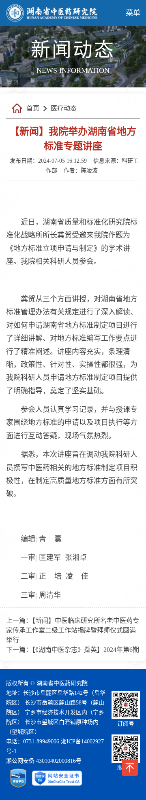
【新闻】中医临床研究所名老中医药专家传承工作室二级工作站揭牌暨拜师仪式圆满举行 (72, 630)
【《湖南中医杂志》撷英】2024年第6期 (85, 649)
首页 (32, 108)
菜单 (133, 13)
